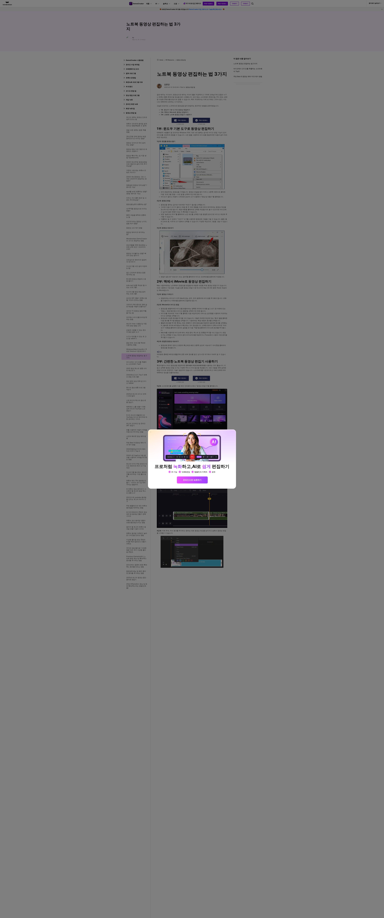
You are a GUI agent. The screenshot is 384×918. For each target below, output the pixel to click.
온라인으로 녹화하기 (192, 480)
